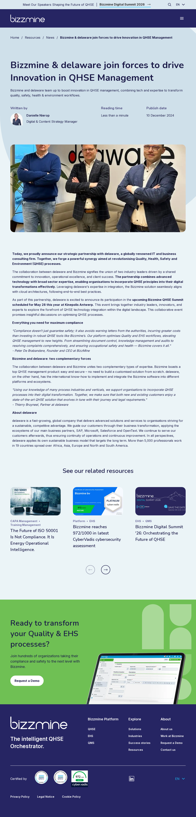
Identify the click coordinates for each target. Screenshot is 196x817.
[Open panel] (182, 18)
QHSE (91, 729)
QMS (91, 742)
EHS (90, 736)
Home (14, 37)
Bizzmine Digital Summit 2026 (122, 4)
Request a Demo (27, 681)
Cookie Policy (71, 796)
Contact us (168, 749)
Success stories (139, 742)
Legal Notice (45, 796)
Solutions (134, 729)
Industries (135, 736)
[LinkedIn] (131, 778)
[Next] (105, 569)
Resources (32, 37)
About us (166, 729)
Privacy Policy (19, 796)
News (50, 37)
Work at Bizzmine (172, 736)
